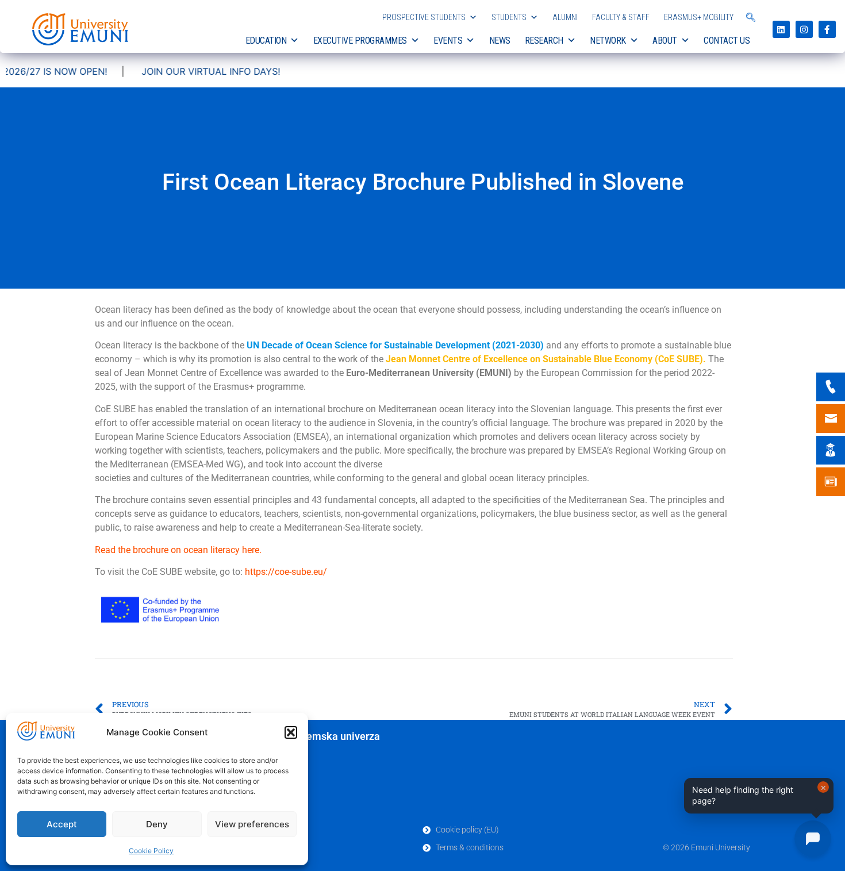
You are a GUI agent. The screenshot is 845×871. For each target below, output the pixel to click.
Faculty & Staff (621, 17)
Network (608, 40)
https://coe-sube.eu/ (286, 571)
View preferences (252, 824)
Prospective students (424, 17)
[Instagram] (804, 29)
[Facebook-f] (827, 29)
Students (509, 17)
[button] (291, 732)
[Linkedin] (781, 29)
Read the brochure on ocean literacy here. (178, 549)
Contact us (727, 40)
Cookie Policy (151, 850)
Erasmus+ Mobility (698, 17)
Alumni (565, 17)
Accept (62, 824)
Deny (157, 824)
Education (266, 40)
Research (544, 40)
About (664, 40)
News (499, 40)
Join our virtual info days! (183, 71)
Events (447, 40)
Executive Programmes (360, 40)
